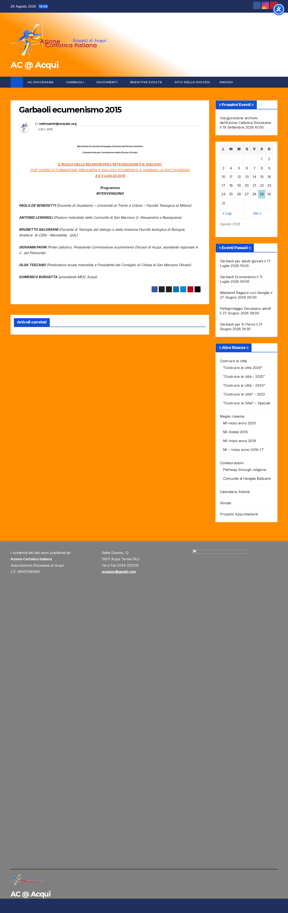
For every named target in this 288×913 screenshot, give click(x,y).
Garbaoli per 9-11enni (237, 324)
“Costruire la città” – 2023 (244, 394)
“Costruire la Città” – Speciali (246, 403)
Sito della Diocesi (192, 82)
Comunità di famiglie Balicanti (247, 478)
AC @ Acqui (35, 65)
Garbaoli (75, 82)
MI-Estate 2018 (235, 432)
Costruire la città (233, 361)
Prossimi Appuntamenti (239, 514)
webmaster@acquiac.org (57, 124)
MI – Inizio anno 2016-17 (243, 450)
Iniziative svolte (146, 82)
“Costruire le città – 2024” (244, 385)
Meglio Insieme (232, 416)
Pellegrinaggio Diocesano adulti (245, 308)
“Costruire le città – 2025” (244, 376)
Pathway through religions (244, 470)
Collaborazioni (232, 463)
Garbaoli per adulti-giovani (241, 261)
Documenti (107, 82)
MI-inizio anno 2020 (239, 423)
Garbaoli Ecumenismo (238, 277)
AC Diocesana (41, 82)
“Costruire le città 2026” (242, 368)
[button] (274, 82)
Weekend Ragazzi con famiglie (245, 293)
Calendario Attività (235, 492)
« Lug (226, 213)
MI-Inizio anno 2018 (239, 441)
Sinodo (226, 82)
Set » (257, 213)
